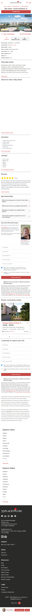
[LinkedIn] (5, 516)
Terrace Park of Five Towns (12, 323)
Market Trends (5, 572)
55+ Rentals (4, 567)
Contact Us (4, 555)
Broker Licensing (5, 579)
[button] (16, 201)
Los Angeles (6, 456)
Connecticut (6, 484)
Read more (4, 76)
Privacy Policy (19, 295)
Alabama (5, 471)
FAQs (2, 565)
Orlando (5, 433)
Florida (4, 489)
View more (5, 463)
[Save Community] (27, 323)
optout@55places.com (11, 293)
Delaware (5, 486)
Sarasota (5, 445)
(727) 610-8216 (26, 34)
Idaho (4, 494)
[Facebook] (2, 516)
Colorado (5, 481)
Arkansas (5, 476)
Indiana (5, 499)
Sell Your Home (5, 570)
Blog (2, 563)
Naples (4, 438)
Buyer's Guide (5, 574)
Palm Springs (6, 451)
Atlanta (4, 458)
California (5, 479)
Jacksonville (6, 443)
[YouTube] (12, 516)
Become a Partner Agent (7, 577)
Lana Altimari (4, 227)
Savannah (5, 461)
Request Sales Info (16, 277)
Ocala (4, 440)
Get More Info (16, 11)
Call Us (27, 610)
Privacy (3, 589)
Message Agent (19, 610)
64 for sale (12, 331)
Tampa (4, 435)
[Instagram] (9, 516)
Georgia (5, 491)
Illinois (4, 496)
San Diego (5, 448)
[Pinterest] (15, 516)
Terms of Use (27, 295)
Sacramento (6, 453)
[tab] (6, 39)
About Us (3, 552)
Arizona (5, 474)
